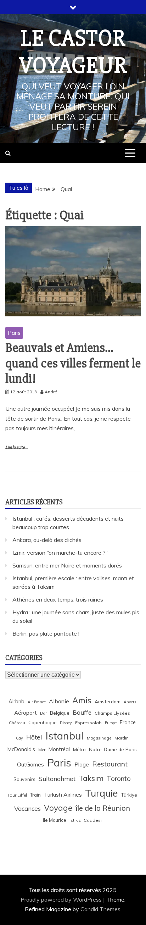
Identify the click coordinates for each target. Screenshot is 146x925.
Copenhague (42, 722)
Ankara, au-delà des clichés (47, 539)
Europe (111, 722)
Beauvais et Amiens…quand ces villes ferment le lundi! (73, 363)
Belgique (59, 713)
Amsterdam (107, 701)
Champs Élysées (112, 713)
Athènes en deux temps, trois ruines (57, 599)
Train (35, 795)
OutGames (30, 764)
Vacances (27, 808)
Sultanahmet (57, 778)
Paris (14, 332)
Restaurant (110, 764)
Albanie (59, 701)
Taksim (91, 778)
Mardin (121, 738)
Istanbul (64, 735)
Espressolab (88, 722)
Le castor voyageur (73, 51)
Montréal (59, 749)
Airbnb (16, 701)
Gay (19, 738)
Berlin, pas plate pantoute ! (45, 633)
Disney (66, 722)
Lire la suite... (16, 447)
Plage (81, 764)
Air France (37, 701)
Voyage (58, 808)
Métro (79, 749)
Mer (41, 749)
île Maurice (54, 820)
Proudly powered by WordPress (62, 899)
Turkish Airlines (63, 794)
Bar (43, 713)
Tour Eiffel (17, 795)
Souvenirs (24, 779)
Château (17, 722)
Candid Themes (100, 909)
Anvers (130, 701)
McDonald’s (21, 749)
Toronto (119, 778)
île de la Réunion (102, 808)
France (128, 722)
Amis (81, 700)
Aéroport (25, 712)
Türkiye (129, 795)
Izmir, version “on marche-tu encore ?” (60, 552)
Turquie (101, 793)
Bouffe (82, 712)
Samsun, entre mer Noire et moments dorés (67, 565)
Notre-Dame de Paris (113, 749)
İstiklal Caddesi (85, 820)
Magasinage (99, 738)
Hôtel (34, 737)
